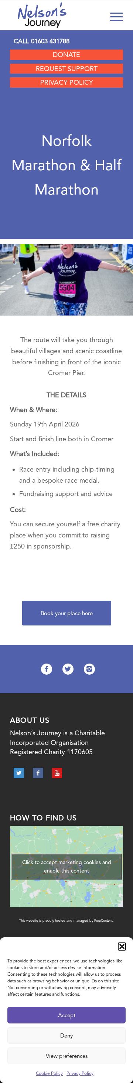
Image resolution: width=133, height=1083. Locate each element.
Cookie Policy (49, 1073)
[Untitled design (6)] (124, 312)
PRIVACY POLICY (66, 82)
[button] (122, 946)
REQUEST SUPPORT (67, 68)
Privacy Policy (79, 1073)
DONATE (66, 54)
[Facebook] (46, 669)
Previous (17, 277)
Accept (66, 1015)
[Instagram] (89, 669)
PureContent (103, 920)
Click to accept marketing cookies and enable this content (66, 866)
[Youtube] (57, 773)
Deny (66, 1035)
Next (116, 277)
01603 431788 (50, 41)
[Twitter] (68, 669)
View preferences (67, 1056)
